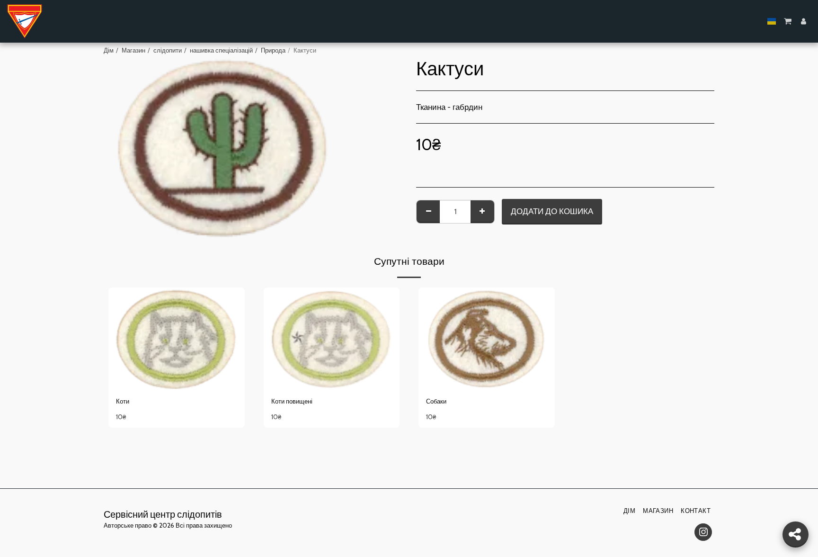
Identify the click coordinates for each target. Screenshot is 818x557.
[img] (176, 338)
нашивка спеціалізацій (221, 50)
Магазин (133, 50)
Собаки (436, 401)
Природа (273, 50)
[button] (787, 21)
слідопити (167, 50)
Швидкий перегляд (176, 363)
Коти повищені (291, 401)
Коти (122, 401)
